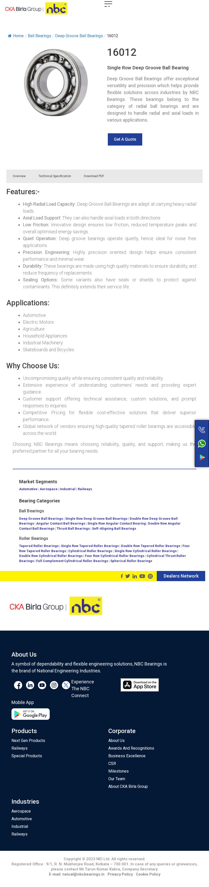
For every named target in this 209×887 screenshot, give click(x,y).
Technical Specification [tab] (54, 176)
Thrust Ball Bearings (73, 528)
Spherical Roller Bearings (131, 561)
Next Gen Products (28, 740)
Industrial (67, 489)
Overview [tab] (19, 176)
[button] (125, 139)
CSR (112, 763)
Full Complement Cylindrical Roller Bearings (72, 561)
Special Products (26, 755)
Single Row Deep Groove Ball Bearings (96, 518)
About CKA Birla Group (128, 786)
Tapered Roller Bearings (39, 546)
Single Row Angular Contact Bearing (116, 523)
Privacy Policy (120, 874)
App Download (182, 448)
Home (18, 35)
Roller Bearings (33, 538)
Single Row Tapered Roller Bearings (90, 546)
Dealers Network (181, 576)
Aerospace (49, 489)
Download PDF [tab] (94, 176)
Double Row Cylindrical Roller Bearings (51, 556)
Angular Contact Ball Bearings (60, 523)
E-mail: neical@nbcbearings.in (76, 874)
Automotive (28, 489)
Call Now (182, 419)
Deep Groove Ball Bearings (41, 518)
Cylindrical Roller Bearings (90, 551)
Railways (85, 489)
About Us (116, 740)
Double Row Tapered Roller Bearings (150, 546)
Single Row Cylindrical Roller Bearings (145, 551)
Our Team (116, 778)
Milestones (118, 771)
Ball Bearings (31, 510)
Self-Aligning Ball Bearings (114, 528)
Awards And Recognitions (131, 748)
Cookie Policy (148, 874)
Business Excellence (127, 755)
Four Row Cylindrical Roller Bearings (114, 556)
